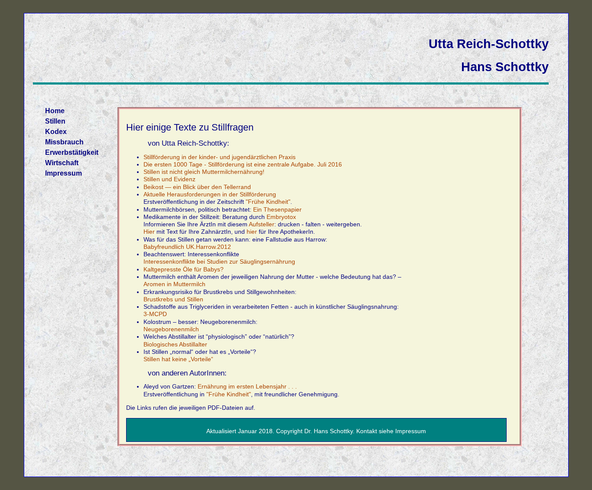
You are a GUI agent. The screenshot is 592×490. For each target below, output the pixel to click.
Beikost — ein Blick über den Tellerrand (197, 186)
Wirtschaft (61, 163)
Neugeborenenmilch (171, 329)
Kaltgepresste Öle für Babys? (183, 269)
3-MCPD (155, 313)
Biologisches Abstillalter (175, 344)
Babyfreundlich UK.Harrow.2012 (187, 246)
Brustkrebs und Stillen (173, 299)
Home (55, 110)
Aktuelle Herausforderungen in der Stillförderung (209, 194)
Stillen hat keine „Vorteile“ (178, 359)
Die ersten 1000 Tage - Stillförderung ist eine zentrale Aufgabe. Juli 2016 (242, 164)
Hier (149, 231)
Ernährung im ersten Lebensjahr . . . (247, 386)
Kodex (56, 131)
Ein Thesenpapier (277, 209)
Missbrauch (64, 142)
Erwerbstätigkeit (71, 152)
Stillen (55, 121)
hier (252, 231)
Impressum (63, 173)
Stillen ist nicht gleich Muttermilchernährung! (203, 171)
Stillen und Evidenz (169, 179)
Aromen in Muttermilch (174, 284)
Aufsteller (261, 224)
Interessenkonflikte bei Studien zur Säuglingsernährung (219, 261)
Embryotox (281, 216)
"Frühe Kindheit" (268, 201)
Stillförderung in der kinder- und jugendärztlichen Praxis (219, 157)
